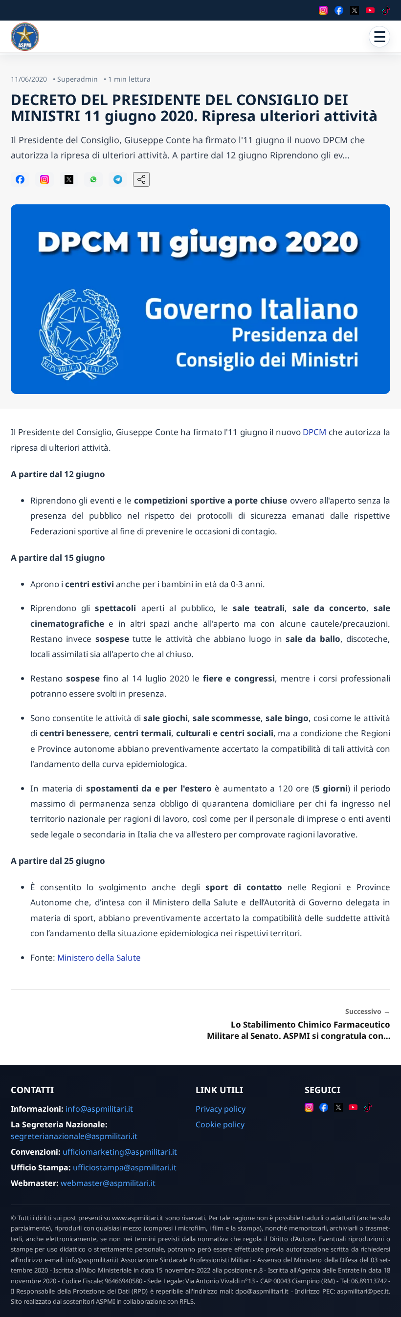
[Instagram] (323, 10)
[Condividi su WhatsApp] (93, 179)
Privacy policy (220, 1108)
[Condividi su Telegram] (118, 179)
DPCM (314, 432)
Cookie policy (220, 1124)
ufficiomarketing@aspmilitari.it (120, 1151)
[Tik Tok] (385, 10)
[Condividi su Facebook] (20, 179)
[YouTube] (370, 10)
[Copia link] (141, 179)
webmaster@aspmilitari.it (108, 1183)
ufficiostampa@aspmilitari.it (125, 1167)
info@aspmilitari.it (99, 1108)
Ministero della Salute (99, 957)
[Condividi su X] (69, 179)
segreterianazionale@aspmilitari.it (74, 1136)
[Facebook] (338, 10)
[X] (354, 10)
